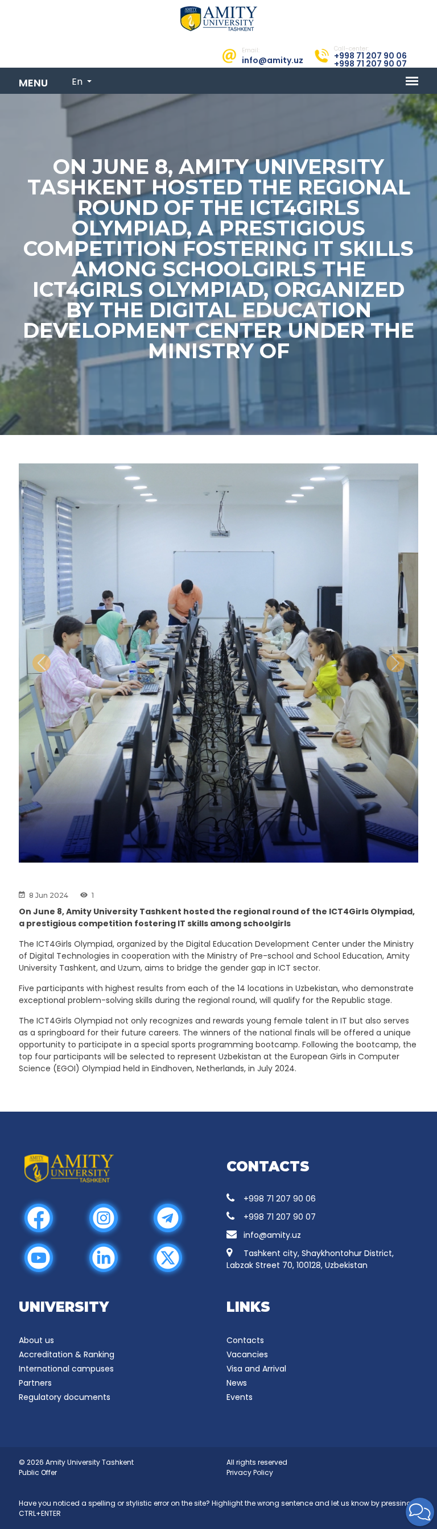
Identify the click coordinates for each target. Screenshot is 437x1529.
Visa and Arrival (256, 1368)
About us (36, 1340)
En (78, 81)
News (236, 1383)
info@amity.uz (272, 1235)
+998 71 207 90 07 (280, 1217)
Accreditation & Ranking (66, 1354)
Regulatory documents (64, 1397)
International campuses (66, 1368)
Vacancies (247, 1354)
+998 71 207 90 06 (280, 1198)
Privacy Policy (249, 1472)
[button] (420, 1512)
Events (239, 1397)
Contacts (245, 1340)
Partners (35, 1383)
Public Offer (38, 1472)
